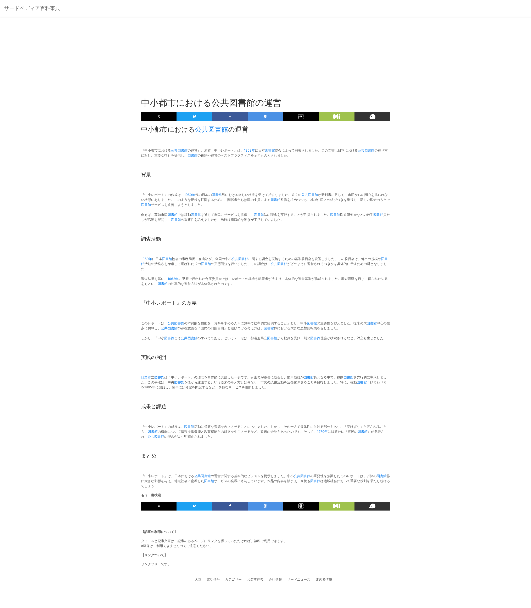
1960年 (146, 259)
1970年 (322, 431)
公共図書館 (211, 129)
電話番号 (213, 579)
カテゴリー (233, 579)
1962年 (173, 279)
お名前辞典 (255, 579)
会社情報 (275, 579)
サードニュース (298, 579)
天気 (198, 579)
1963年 (249, 150)
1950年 (189, 195)
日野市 (146, 377)
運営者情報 (323, 579)
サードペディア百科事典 (32, 8)
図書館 (270, 150)
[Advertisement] (265, 50)
